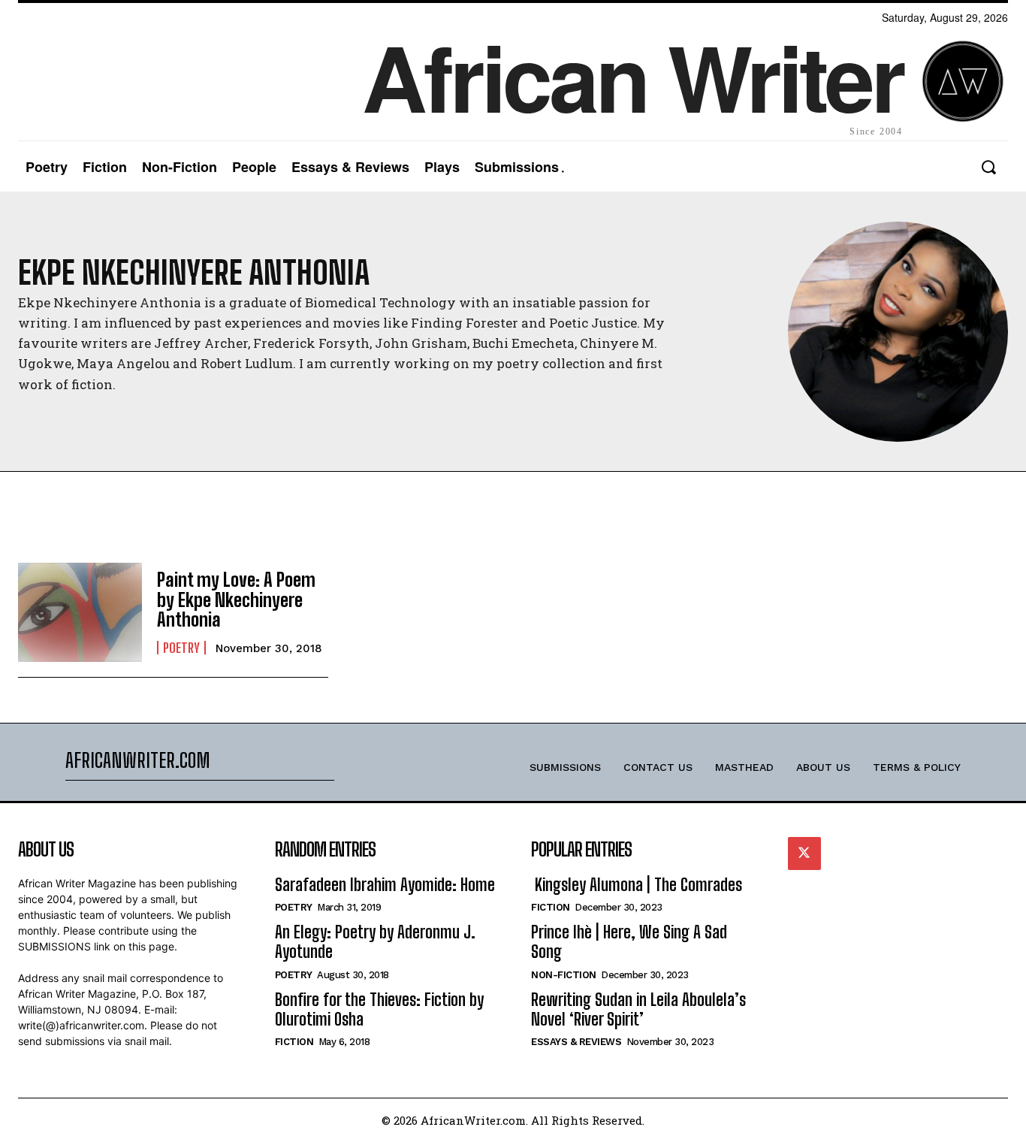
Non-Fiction (563, 974)
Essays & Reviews (576, 1041)
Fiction (294, 1041)
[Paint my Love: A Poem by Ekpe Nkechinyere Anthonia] (80, 612)
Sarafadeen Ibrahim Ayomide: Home (385, 885)
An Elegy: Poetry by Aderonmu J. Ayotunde (375, 942)
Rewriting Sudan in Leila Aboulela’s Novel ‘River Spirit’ (638, 1009)
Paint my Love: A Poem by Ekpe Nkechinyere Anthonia (236, 599)
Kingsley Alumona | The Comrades (636, 885)
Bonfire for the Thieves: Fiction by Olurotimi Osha (379, 1009)
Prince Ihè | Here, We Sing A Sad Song (629, 942)
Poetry (181, 647)
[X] (804, 853)
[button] (988, 167)
